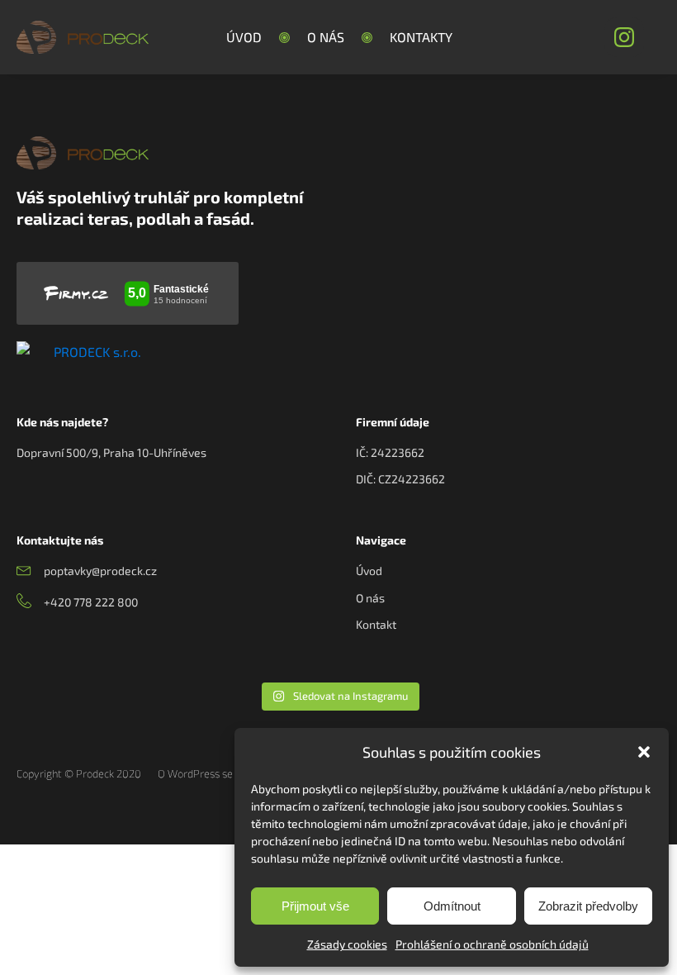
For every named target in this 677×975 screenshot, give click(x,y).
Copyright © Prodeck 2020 (79, 773)
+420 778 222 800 (91, 602)
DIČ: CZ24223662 (400, 479)
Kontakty (421, 37)
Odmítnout (452, 906)
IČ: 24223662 (390, 452)
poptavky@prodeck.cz (100, 571)
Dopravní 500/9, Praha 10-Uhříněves (111, 452)
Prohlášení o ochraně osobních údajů (492, 944)
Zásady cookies (347, 944)
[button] (644, 752)
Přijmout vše (315, 906)
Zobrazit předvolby (588, 906)
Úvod (244, 37)
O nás (325, 37)
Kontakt (376, 624)
